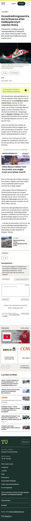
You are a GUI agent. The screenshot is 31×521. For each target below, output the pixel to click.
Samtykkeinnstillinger (8, 481)
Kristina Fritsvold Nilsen (9, 452)
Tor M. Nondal (6, 458)
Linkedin (4, 471)
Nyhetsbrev (5, 477)
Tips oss (25, 442)
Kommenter (15, 73)
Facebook (4, 467)
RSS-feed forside (7, 464)
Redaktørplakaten (16, 494)
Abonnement (5, 500)
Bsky (3, 474)
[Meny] (28, 3)
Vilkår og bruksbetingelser (10, 484)
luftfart (5, 11)
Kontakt (4, 505)
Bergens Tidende (13, 114)
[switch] (26, 90)
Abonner (21, 3)
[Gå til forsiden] (3, 3)
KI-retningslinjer (6, 487)
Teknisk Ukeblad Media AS (16, 511)
